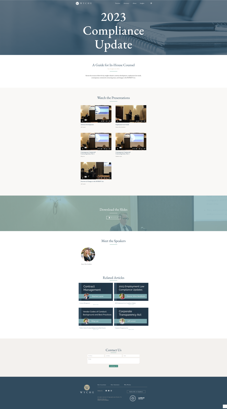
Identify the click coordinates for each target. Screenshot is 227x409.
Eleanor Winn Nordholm (86, 264)
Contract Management (85, 303)
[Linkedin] (106, 390)
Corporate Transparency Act (121, 328)
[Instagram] (111, 390)
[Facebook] (108, 390)
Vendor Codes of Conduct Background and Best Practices (93, 328)
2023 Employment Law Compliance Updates (125, 303)
